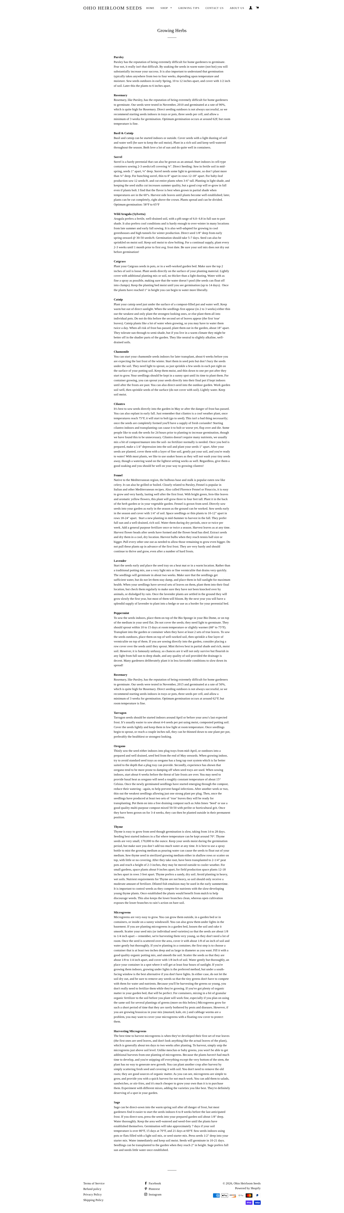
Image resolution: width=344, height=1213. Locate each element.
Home (150, 8)
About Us (237, 8)
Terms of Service (94, 1183)
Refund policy (92, 1189)
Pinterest (154, 1189)
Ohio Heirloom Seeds (112, 8)
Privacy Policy (92, 1194)
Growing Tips (188, 8)
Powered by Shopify (248, 1188)
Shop (165, 8)
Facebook (154, 1183)
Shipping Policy (93, 1200)
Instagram (154, 1194)
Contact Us (215, 8)
